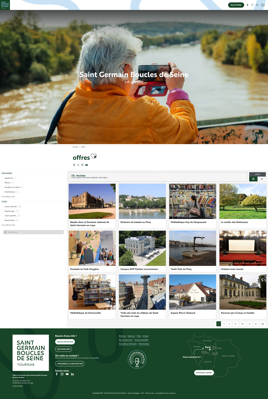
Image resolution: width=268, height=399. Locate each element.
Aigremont (10, 178)
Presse (139, 336)
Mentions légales (133, 393)
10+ (242, 323)
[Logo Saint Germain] (31, 353)
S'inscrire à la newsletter (69, 363)
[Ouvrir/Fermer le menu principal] (264, 5)
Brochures (122, 336)
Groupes (145, 336)
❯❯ (262, 323)
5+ (236, 323)
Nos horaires (63, 349)
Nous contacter (65, 342)
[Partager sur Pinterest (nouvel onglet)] (82, 165)
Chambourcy (11, 192)
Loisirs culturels (12, 206)
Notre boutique (143, 344)
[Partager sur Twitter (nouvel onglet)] (78, 165)
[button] (257, 5)
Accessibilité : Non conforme (165, 393)
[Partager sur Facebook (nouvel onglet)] (74, 165)
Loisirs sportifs (12, 215)
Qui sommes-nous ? (126, 340)
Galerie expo (11, 211)
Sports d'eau (11, 220)
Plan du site (150, 393)
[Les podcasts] (137, 359)
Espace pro (131, 336)
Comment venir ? (204, 372)
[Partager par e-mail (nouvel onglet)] (86, 165)
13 (249, 323)
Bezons (9, 182)
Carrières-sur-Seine (14, 187)
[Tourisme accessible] (247, 5)
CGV (142, 393)
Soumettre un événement (128, 344)
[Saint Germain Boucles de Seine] (5, 5)
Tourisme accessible (141, 340)
